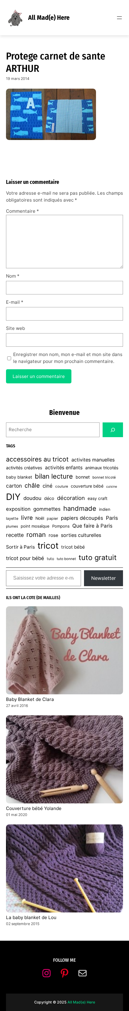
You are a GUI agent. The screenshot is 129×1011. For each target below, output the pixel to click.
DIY (13, 497)
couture (61, 486)
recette (15, 535)
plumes (12, 526)
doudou (32, 498)
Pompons (61, 526)
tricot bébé (73, 547)
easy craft (97, 498)
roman (36, 534)
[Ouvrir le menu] (119, 17)
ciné (47, 486)
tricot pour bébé (25, 558)
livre (27, 517)
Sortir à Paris (20, 547)
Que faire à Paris (92, 526)
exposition (18, 509)
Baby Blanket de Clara (30, 699)
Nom (13, 276)
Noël (39, 518)
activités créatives (24, 467)
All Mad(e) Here (49, 18)
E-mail (14, 302)
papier (52, 518)
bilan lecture (54, 476)
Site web (15, 328)
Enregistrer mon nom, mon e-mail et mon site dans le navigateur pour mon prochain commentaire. (67, 358)
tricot (48, 546)
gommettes (47, 509)
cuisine (111, 487)
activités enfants (63, 467)
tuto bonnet (66, 559)
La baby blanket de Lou (31, 917)
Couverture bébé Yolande (34, 808)
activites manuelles (93, 460)
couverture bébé (87, 486)
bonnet (83, 477)
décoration (71, 498)
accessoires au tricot (37, 459)
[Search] (113, 429)
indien (104, 509)
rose (53, 535)
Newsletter (103, 578)
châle (32, 485)
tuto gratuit (98, 557)
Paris (112, 518)
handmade (79, 508)
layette (12, 518)
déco (49, 498)
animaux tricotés (101, 467)
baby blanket (19, 477)
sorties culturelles (81, 535)
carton (14, 486)
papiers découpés (82, 518)
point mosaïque (35, 526)
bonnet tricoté (104, 477)
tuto (50, 558)
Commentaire (22, 211)
